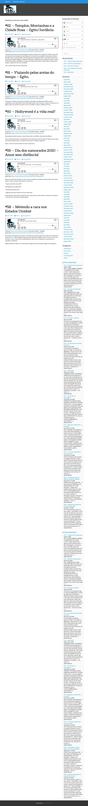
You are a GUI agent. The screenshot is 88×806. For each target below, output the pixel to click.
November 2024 (68, 115)
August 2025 (67, 96)
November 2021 (68, 154)
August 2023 (67, 124)
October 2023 (68, 122)
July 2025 (66, 98)
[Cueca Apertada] (10, 9)
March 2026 (67, 82)
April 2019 (67, 225)
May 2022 (66, 143)
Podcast (18, 34)
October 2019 (68, 211)
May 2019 (66, 222)
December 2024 (68, 112)
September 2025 (68, 94)
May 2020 (67, 197)
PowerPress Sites (47, 803)
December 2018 (68, 232)
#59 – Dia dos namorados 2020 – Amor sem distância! (32, 152)
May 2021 (66, 168)
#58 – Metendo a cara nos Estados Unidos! (26, 209)
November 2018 (68, 234)
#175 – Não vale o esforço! (71, 66)
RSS (38, 51)
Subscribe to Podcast (19, 1)
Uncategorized (68, 255)
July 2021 (66, 164)
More (42, 51)
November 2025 (68, 89)
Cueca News (67, 251)
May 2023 (66, 129)
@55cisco (11, 237)
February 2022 (68, 147)
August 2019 (67, 215)
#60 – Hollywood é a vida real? (30, 111)
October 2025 (68, 91)
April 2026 (67, 79)
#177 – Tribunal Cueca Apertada (73, 61)
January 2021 (68, 178)
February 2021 (68, 175)
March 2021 (67, 173)
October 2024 (68, 117)
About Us (7, 1)
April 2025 (67, 103)
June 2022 (67, 140)
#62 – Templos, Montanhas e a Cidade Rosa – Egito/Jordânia (29, 27)
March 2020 (67, 201)
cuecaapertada (27, 34)
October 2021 (67, 157)
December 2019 (68, 206)
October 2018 (68, 236)
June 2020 (67, 194)
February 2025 (68, 108)
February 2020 (68, 204)
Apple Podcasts (16, 51)
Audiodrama (67, 248)
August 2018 (67, 241)
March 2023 (67, 131)
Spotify (23, 51)
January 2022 (68, 150)
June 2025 (67, 101)
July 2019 (66, 218)
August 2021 (67, 161)
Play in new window (16, 50)
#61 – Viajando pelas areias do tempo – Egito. (29, 74)
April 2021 (67, 171)
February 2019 (68, 229)
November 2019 (68, 208)
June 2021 (66, 166)
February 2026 (68, 84)
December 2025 (68, 86)
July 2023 (66, 126)
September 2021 (68, 159)
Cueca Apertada (70, 262)
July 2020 (66, 192)
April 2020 (67, 199)
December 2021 (68, 152)
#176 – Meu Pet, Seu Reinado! (72, 63)
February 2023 (68, 133)
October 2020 (68, 185)
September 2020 (69, 187)
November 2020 (68, 183)
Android (29, 51)
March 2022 (67, 145)
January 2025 (68, 110)
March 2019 (67, 227)
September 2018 (68, 239)
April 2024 (67, 119)
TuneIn (34, 51)
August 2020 (67, 190)
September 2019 (68, 213)
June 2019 (67, 220)
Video (65, 258)
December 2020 (68, 180)
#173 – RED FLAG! (69, 72)
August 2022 (67, 136)
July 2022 (66, 138)
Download (26, 50)
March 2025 (67, 105)
